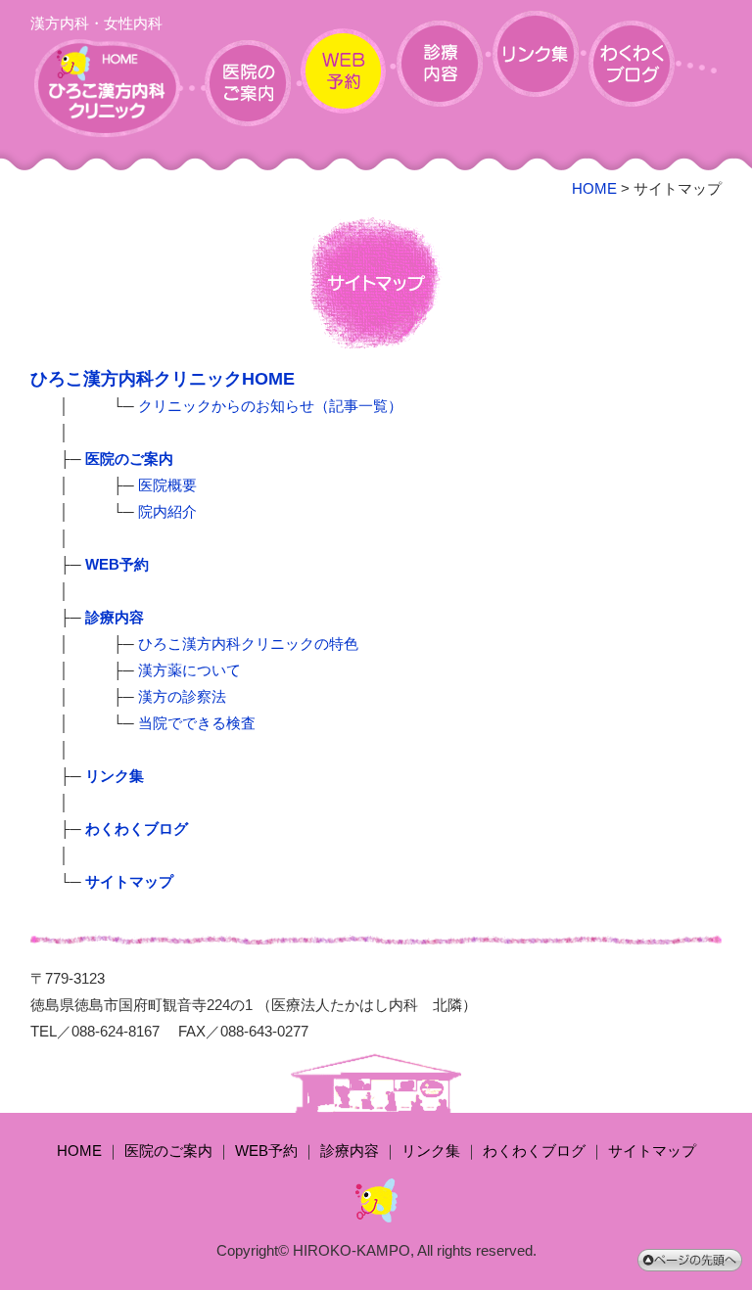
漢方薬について (189, 670)
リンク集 (430, 1150)
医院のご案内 (168, 1150)
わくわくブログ (534, 1150)
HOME (594, 188)
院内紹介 (167, 511)
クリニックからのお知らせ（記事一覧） (270, 405)
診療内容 (349, 1150)
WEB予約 (266, 1150)
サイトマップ (652, 1150)
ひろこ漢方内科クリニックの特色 (248, 643)
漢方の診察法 (182, 696)
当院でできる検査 (197, 722)
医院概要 (167, 485)
